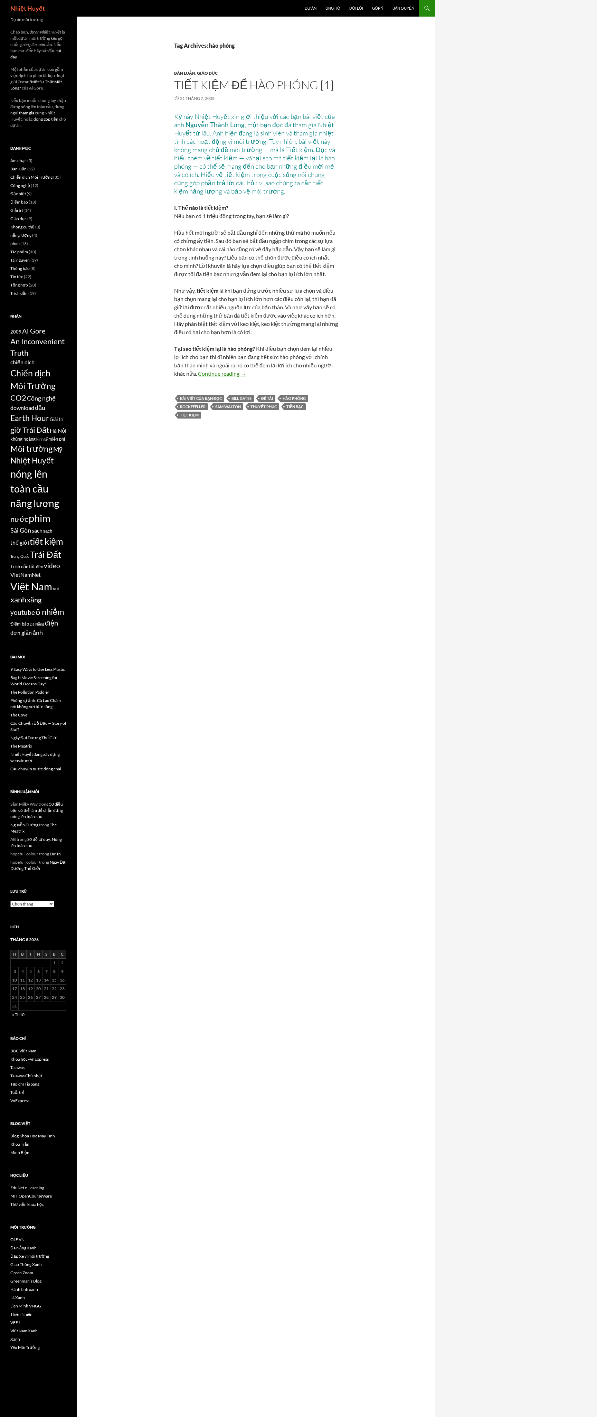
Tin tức (16, 276)
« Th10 (18, 1014)
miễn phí (56, 439)
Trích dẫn (19, 293)
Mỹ (58, 449)
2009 (15, 332)
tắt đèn (36, 566)
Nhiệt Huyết (27, 8)
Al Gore (33, 331)
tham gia (26, 112)
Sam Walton (228, 406)
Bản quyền (403, 8)
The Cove (18, 714)
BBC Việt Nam (23, 1050)
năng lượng (20, 235)
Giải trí (16, 210)
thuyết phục (263, 406)
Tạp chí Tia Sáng (24, 1084)
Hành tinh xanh (24, 1289)
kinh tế (42, 439)
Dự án (310, 8)
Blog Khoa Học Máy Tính (32, 1135)
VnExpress (19, 1100)
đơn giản (21, 633)
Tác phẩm (19, 251)
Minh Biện (19, 1152)
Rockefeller (193, 406)
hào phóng (294, 398)
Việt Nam (31, 586)
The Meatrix (21, 746)
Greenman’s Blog (25, 1281)
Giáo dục (207, 73)
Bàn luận (184, 73)
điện (51, 623)
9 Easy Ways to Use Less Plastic (37, 669)
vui (56, 588)
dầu (40, 407)
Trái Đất (45, 554)
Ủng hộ (332, 8)
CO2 (18, 397)
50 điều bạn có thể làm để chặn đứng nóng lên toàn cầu (36, 810)
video (52, 566)
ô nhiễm (50, 612)
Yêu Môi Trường (25, 1347)
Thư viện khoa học (27, 1204)
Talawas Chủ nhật (26, 1075)
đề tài (267, 398)
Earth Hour (29, 418)
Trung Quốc (19, 556)
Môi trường (31, 448)
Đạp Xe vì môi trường (29, 1256)
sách (37, 530)
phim (15, 243)
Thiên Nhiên (21, 1314)
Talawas (17, 1067)
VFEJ (15, 1322)
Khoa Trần (19, 1144)
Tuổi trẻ (17, 1092)
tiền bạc (294, 406)
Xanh (15, 1339)
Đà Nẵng (37, 624)
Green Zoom (21, 1272)
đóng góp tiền (46, 119)
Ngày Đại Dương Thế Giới (33, 737)
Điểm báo (19, 202)
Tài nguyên (20, 260)
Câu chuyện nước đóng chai (35, 768)
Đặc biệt (18, 193)
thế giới (19, 542)
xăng (34, 599)
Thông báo (20, 268)
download (22, 408)
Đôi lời (356, 8)
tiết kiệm (189, 415)
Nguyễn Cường (24, 824)
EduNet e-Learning (27, 1187)
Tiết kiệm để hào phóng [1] (254, 85)
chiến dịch (22, 362)
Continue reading (222, 373)
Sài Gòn (20, 530)
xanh (18, 599)
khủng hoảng (23, 439)
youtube (22, 612)
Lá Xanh (17, 1297)
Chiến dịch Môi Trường (31, 177)
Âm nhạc (18, 160)
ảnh (37, 632)
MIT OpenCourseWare (31, 1196)
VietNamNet (25, 575)
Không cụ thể (22, 226)
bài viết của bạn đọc (201, 398)
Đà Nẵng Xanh (23, 1247)
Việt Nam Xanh (24, 1330)
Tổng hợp (19, 285)
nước (19, 519)
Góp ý (377, 8)
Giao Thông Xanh (26, 1264)
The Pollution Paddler (29, 692)
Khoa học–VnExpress (29, 1059)
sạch (47, 531)
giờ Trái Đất (29, 429)
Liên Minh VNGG (25, 1305)
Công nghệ (20, 185)
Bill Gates (241, 398)
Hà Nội (58, 431)
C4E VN (17, 1239)
